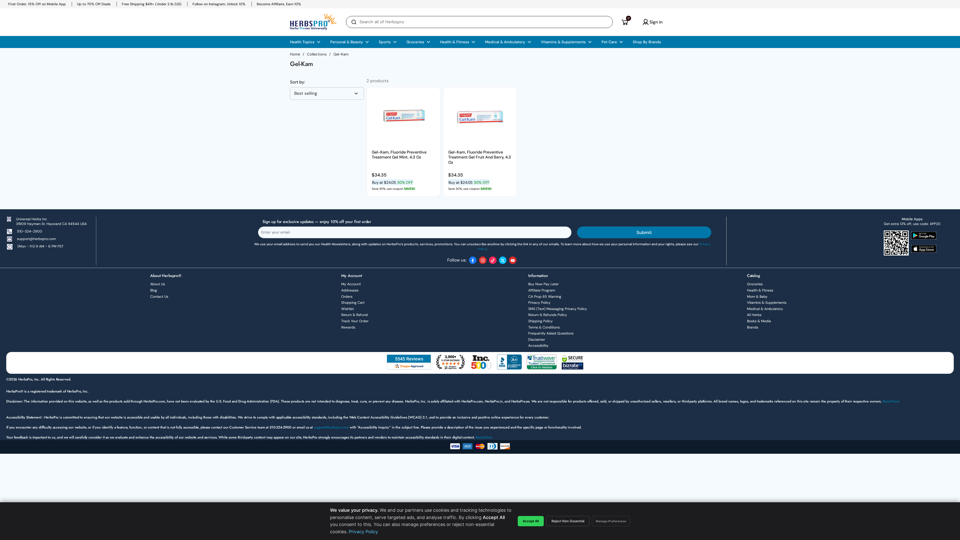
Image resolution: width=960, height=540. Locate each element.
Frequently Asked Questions (551, 333)
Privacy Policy (539, 302)
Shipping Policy (540, 321)
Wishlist (347, 308)
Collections (316, 54)
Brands (752, 327)
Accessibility (538, 345)
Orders (346, 296)
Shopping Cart (352, 302)
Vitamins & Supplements (766, 302)
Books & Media (759, 321)
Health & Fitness (760, 290)
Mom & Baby (757, 296)
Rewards (348, 327)
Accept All (531, 521)
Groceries (755, 284)
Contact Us (159, 296)
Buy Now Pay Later (543, 284)
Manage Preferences (611, 521)
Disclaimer (536, 339)
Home (295, 54)
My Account (351, 284)
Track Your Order (354, 321)
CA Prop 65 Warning (544, 296)
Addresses (349, 290)
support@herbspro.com (36, 238)
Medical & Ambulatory (765, 308)
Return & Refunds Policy (547, 314)
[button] (625, 22)
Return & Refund (354, 314)
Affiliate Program (541, 290)
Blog (153, 290)
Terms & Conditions (544, 327)
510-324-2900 (29, 231)
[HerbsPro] (313, 22)
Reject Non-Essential (568, 521)
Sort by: (297, 82)
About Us (157, 284)
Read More (891, 401)
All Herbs (754, 314)
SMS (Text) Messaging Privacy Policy (557, 308)
